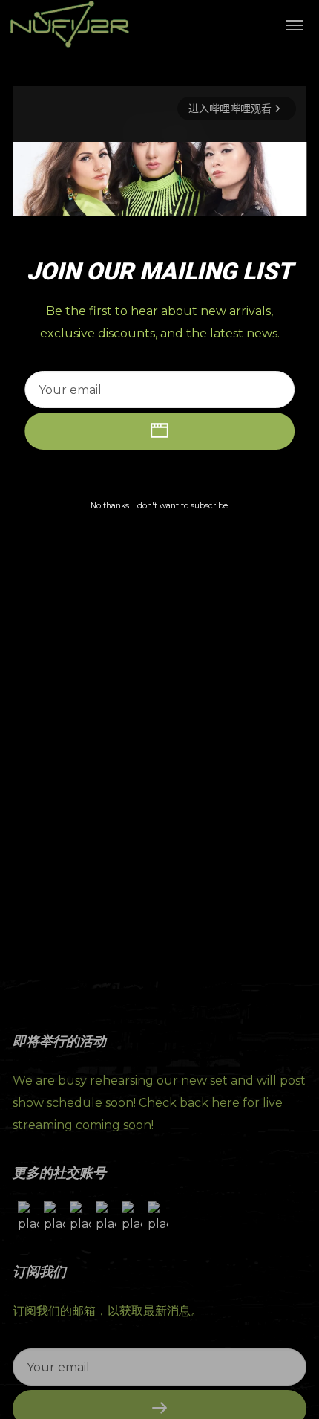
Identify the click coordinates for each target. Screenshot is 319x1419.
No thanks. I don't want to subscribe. (160, 506)
